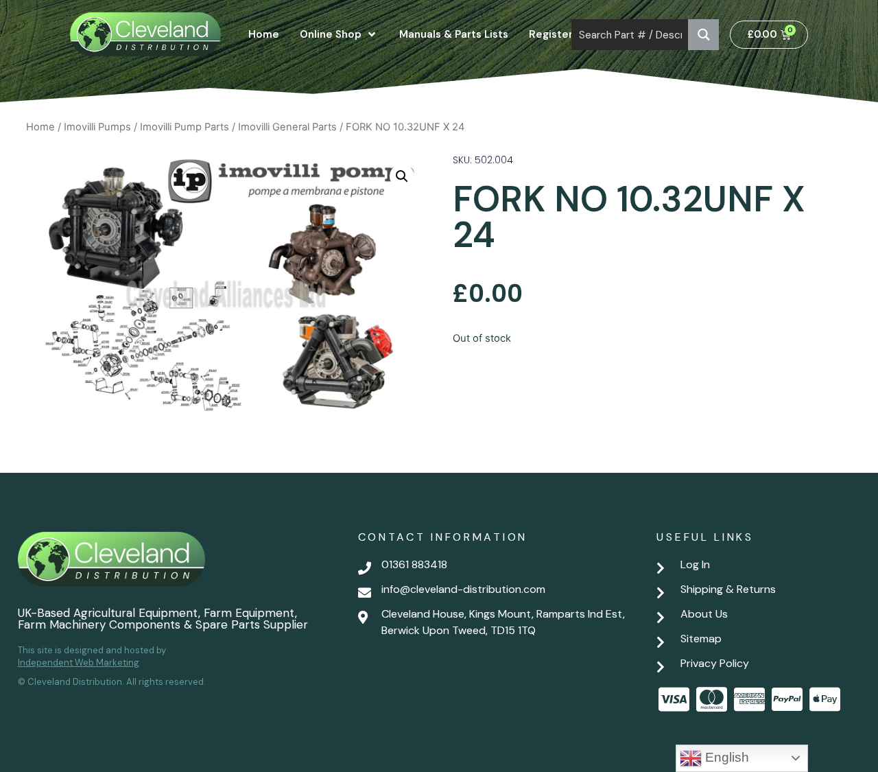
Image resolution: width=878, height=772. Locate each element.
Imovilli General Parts (287, 127)
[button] (402, 176)
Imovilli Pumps (97, 127)
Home (40, 127)
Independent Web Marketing (78, 662)
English (725, 757)
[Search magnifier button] (703, 34)
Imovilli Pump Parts (184, 127)
